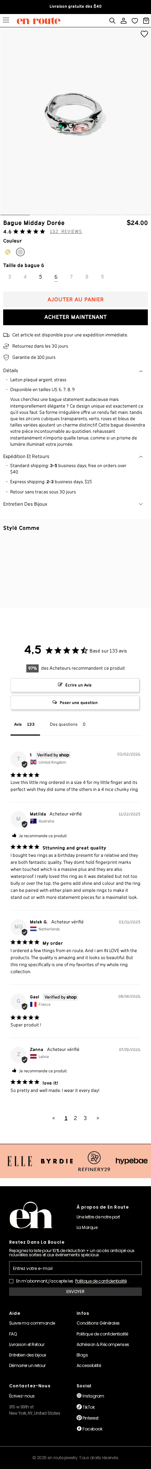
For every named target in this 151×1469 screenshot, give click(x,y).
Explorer (6, 20)
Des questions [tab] (64, 724)
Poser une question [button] (79, 703)
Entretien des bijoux (25, 504)
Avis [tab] (18, 724)
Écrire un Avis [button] (78, 685)
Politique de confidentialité (101, 1281)
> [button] (98, 1118)
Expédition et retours (26, 456)
